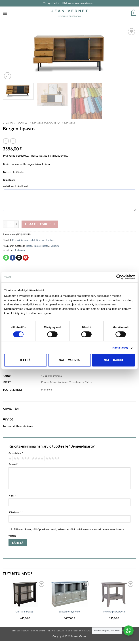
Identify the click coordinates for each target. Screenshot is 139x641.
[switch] (52, 334)
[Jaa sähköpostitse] (19, 258)
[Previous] (10, 53)
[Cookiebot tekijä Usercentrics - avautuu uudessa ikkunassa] (119, 277)
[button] (5, 13)
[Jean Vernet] (69, 13)
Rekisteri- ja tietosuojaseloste (86, 630)
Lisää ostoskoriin (40, 224)
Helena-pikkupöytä (114, 611)
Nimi (12, 495)
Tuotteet (22, 122)
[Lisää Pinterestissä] (26, 258)
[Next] (129, 53)
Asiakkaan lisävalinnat (15, 186)
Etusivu (8, 122)
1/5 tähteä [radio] (9, 458)
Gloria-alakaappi (25, 611)
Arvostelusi (16, 452)
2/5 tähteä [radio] (15, 458)
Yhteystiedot (51, 3)
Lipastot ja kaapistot (46, 122)
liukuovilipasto (40, 245)
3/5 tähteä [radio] (25, 458)
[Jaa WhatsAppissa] (6, 258)
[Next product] (6, 141)
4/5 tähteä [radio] (37, 458)
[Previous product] (13, 141)
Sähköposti (16, 512)
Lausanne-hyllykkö (69, 611)
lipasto (29, 245)
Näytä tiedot (120, 347)
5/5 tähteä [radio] (52, 458)
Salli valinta (69, 360)
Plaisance (20, 250)
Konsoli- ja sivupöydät (23, 240)
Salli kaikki (113, 360)
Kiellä (25, 360)
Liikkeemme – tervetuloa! (77, 3)
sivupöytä (54, 245)
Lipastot (69, 122)
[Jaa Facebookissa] (13, 258)
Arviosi (13, 464)
